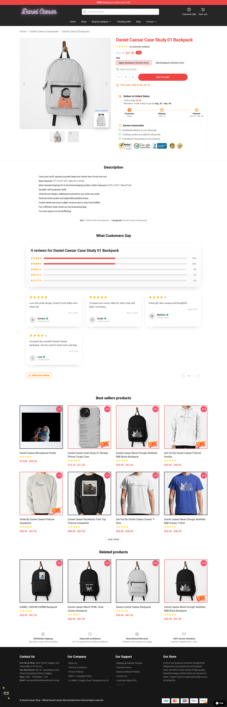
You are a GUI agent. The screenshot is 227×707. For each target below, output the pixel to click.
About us (72, 663)
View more (114, 539)
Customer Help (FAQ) (126, 680)
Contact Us (121, 676)
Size (118, 58)
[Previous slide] (24, 83)
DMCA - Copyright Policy (80, 676)
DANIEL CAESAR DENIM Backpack (38, 607)
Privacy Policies (75, 672)
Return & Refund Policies (128, 672)
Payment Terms (123, 667)
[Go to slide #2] (73, 136)
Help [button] (221, 703)
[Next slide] (106, 83)
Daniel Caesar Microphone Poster (38, 453)
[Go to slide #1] (57, 136)
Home (23, 31)
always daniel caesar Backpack (133, 607)
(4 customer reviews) (140, 46)
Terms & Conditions (77, 667)
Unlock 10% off (6, 693)
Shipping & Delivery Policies (129, 663)
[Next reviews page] (198, 376)
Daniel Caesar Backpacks (76, 31)
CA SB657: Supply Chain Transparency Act (88, 680)
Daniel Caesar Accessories (44, 31)
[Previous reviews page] (183, 376)
